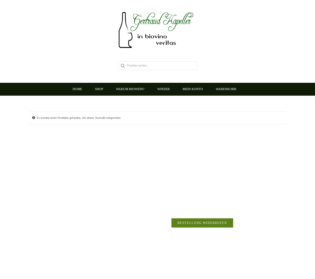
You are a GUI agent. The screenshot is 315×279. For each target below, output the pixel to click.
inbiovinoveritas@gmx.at (91, 249)
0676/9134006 (84, 232)
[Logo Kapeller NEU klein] (157, 164)
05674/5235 (79, 241)
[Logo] (157, 10)
